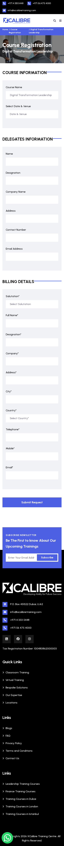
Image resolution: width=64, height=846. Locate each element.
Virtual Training (15, 680)
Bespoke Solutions (17, 687)
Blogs (9, 728)
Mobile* (10, 448)
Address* (11, 372)
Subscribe (47, 557)
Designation (13, 172)
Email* (9, 467)
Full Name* (12, 315)
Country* (11, 410)
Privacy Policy (14, 743)
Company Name (16, 191)
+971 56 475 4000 (42, 3)
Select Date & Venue (18, 106)
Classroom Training (17, 672)
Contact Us (12, 758)
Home (5, 29)
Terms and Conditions (19, 750)
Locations (11, 702)
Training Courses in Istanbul (22, 814)
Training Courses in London (22, 806)
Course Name (14, 87)
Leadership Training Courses (23, 783)
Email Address (14, 248)
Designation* (13, 334)
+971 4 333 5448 (15, 3)
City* (9, 391)
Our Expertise (14, 695)
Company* (12, 353)
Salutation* (13, 296)
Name (9, 153)
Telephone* (13, 429)
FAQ (8, 735)
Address (11, 210)
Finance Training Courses (20, 791)
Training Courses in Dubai (21, 798)
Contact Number (16, 229)
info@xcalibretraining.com (22, 10)
